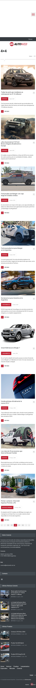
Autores (27, 684)
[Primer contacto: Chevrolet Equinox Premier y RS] (18, 486)
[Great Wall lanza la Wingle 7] (18, 333)
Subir (31, 675)
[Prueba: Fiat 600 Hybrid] (5, 646)
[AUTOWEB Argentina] (18, 45)
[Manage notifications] (31, 684)
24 (23, 525)
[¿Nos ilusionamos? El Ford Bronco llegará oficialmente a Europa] (18, 127)
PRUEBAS (9, 507)
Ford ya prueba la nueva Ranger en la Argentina (11, 249)
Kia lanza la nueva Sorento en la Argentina (12, 299)
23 (19, 525)
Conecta (19, 668)
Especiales (4, 668)
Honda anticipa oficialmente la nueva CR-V (11, 402)
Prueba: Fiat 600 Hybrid (17, 643)
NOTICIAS (4, 98)
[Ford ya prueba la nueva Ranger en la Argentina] (18, 233)
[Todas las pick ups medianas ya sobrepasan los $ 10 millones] (18, 77)
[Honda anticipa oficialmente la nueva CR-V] (18, 386)
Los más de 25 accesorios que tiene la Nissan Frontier (11, 452)
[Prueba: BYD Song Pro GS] (5, 657)
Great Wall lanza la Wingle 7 (10, 348)
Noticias (8, 666)
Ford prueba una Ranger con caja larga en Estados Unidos (12, 194)
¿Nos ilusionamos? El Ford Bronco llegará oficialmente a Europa (11, 144)
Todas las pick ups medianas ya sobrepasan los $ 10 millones (12, 93)
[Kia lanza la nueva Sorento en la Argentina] (18, 283)
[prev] (7, 592)
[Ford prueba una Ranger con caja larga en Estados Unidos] (18, 178)
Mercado (12, 668)
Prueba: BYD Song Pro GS (18, 654)
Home (30, 56)
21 (11, 525)
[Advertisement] (18, 18)
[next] (7, 619)
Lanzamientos (25, 666)
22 (15, 525)
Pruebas (16, 666)
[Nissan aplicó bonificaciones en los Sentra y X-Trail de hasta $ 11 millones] (5, 594)
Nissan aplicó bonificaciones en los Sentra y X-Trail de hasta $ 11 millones (18, 592)
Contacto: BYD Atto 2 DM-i (18, 631)
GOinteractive (28, 679)
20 (8, 525)
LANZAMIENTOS (6, 304)
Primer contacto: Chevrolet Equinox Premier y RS (10, 502)
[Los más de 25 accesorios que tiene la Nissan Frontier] (18, 436)
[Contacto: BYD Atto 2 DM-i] (5, 635)
